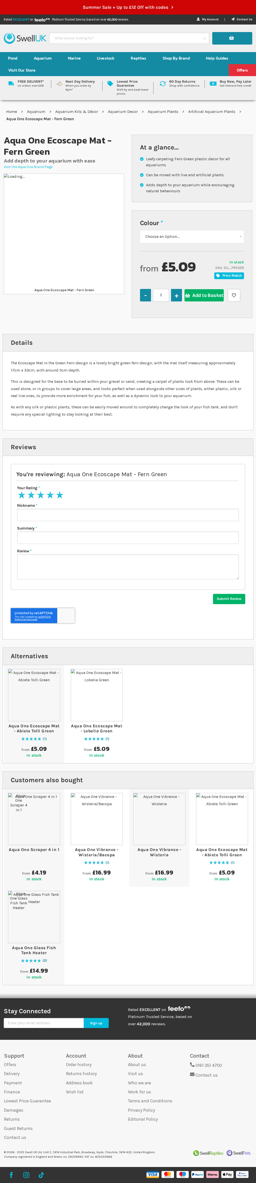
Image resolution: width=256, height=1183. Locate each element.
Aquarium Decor (123, 111)
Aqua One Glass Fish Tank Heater (34, 950)
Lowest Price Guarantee (27, 1101)
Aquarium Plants (163, 111)
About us (137, 1064)
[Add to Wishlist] (234, 295)
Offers (10, 1064)
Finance (12, 1092)
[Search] (204, 38)
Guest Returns (18, 1128)
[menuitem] (13, 58)
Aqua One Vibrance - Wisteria (159, 852)
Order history (79, 1064)
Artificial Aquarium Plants (212, 111)
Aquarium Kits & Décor (77, 111)
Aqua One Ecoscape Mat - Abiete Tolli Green (34, 728)
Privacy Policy (141, 1110)
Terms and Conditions (150, 1101)
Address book (79, 1083)
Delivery (12, 1073)
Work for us (139, 1092)
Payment (13, 1083)
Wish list (75, 1092)
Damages (13, 1110)
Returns (12, 1119)
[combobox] (125, 38)
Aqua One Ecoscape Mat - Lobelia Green (96, 728)
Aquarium (36, 111)
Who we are (139, 1083)
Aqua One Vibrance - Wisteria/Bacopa (96, 852)
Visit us (135, 1073)
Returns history (81, 1073)
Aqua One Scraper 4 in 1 (34, 849)
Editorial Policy (143, 1119)
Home (12, 111)
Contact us (15, 1137)
